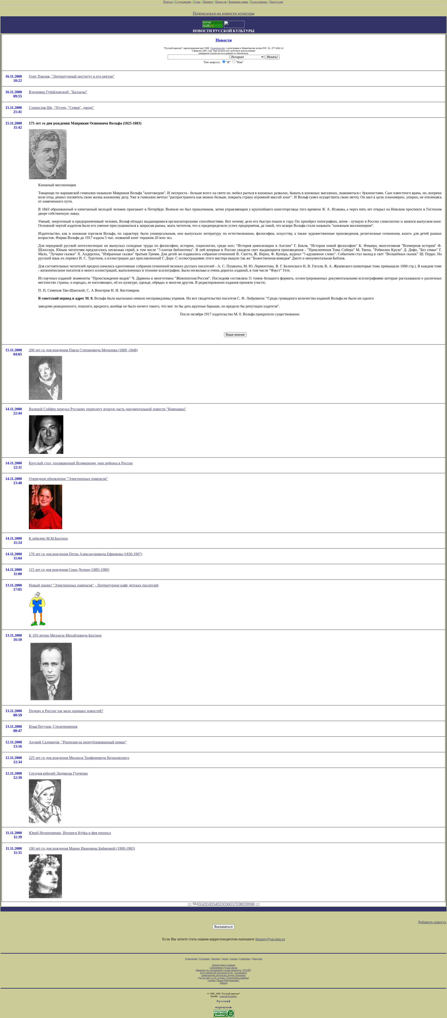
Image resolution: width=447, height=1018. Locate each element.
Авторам (215, 958)
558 (239, 904)
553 (208, 904)
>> (258, 904)
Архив (225, 958)
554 (214, 904)
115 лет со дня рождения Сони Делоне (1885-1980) (69, 570)
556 (227, 904)
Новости (221, 1)
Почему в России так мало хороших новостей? (66, 711)
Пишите (208, 1)
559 (245, 904)
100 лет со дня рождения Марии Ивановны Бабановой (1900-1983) (82, 848)
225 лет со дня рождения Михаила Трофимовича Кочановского (79, 758)
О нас (197, 1)
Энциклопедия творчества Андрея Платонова (223, 975)
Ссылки (233, 958)
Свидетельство (217, 48)
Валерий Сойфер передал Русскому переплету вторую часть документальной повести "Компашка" (107, 409)
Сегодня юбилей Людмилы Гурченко (58, 773)
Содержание (183, 1)
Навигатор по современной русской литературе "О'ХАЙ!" (223, 970)
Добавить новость (432, 922)
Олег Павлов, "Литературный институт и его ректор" (72, 76)
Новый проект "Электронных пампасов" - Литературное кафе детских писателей (94, 585)
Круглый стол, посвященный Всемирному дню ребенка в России (81, 463)
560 (252, 904)
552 (201, 904)
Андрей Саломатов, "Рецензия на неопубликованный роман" (78, 742)
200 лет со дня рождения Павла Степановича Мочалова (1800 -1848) (83, 350)
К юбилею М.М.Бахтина (48, 538)
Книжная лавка (238, 1)
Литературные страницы (223, 965)
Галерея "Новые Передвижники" (224, 980)
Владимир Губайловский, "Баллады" (58, 92)
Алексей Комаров (228, 996)
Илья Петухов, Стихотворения (53, 726)
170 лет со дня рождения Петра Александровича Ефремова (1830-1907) (85, 554)
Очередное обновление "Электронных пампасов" (68, 479)
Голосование (259, 1)
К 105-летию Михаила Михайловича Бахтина (65, 635)
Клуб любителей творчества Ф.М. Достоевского (223, 972)
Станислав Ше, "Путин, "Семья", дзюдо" (61, 108)
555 (220, 904)
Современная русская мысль (223, 967)
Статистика (244, 958)
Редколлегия (191, 958)
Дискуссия (276, 1)
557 (233, 904)
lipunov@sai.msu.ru (270, 939)
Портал (168, 1)
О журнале (204, 958)
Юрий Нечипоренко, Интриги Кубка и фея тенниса (70, 833)
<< (189, 904)
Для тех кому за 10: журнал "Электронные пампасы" (223, 978)
